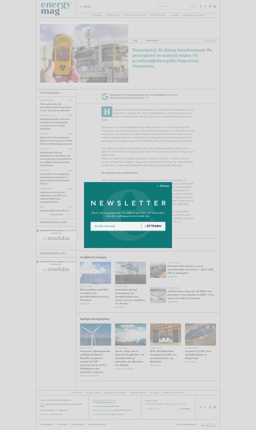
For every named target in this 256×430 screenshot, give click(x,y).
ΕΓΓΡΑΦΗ (154, 226)
